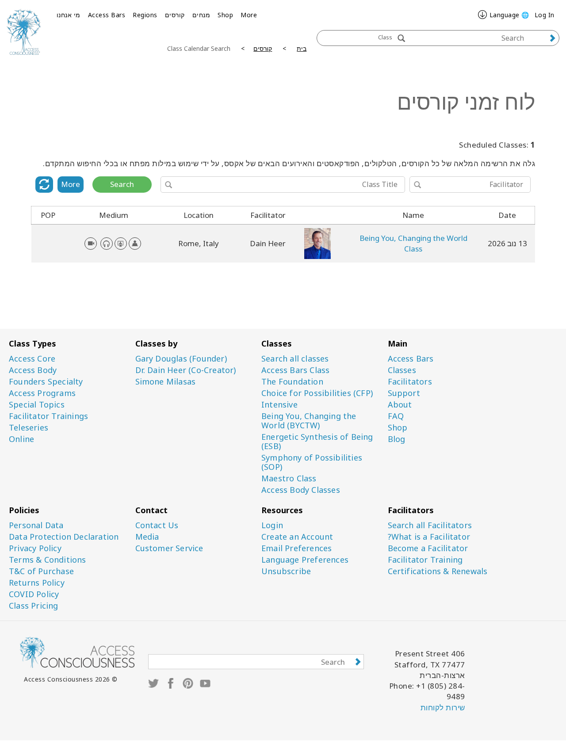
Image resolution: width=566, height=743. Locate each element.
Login (272, 525)
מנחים (201, 15)
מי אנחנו (68, 15)
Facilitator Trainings (48, 416)
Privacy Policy (35, 548)
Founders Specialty (46, 381)
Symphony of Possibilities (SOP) (311, 462)
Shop (225, 15)
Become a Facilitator (428, 548)
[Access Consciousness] (24, 32)
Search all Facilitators (430, 525)
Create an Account (297, 536)
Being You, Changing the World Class (413, 243)
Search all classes (295, 358)
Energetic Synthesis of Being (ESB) (317, 441)
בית (301, 48)
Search (122, 184)
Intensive (279, 404)
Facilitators (410, 381)
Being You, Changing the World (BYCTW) (308, 421)
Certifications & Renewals (438, 571)
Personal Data (36, 525)
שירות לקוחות (443, 707)
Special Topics (37, 404)
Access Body (33, 370)
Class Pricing (33, 605)
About (400, 404)
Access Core (32, 358)
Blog (396, 439)
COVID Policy (34, 594)
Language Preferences (304, 559)
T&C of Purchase (41, 571)
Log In (545, 15)
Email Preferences (296, 548)
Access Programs (42, 393)
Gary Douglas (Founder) (181, 358)
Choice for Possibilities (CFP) (317, 393)
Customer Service (169, 548)
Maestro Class (289, 478)
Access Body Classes (300, 490)
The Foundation (292, 381)
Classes (402, 370)
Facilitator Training (425, 559)
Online (21, 439)
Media (147, 536)
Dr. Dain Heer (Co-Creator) (185, 370)
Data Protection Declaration (64, 536)
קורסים (175, 15)
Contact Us (157, 525)
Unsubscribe (286, 571)
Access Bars (107, 15)
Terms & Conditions (47, 559)
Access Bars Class (295, 370)
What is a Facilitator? (429, 536)
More (249, 15)
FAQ (396, 416)
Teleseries (28, 427)
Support (404, 393)
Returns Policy (37, 582)
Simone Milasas (165, 381)
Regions (145, 15)
